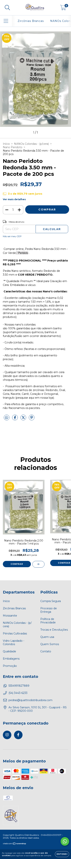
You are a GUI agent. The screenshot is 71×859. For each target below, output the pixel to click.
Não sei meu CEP (12, 236)
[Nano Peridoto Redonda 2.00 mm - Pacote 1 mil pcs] (38, 564)
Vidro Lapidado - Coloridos (13, 642)
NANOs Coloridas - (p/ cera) (17, 624)
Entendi (62, 854)
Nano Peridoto (12, 147)
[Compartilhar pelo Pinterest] (31, 419)
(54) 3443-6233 (18, 693)
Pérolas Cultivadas (15, 633)
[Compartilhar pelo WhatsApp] (6, 418)
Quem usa (47, 637)
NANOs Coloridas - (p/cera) (31, 144)
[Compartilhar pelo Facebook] (15, 419)
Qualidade (9, 651)
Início (6, 144)
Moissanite (10, 615)
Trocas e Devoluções (54, 629)
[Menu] (6, 21)
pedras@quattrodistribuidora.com (30, 700)
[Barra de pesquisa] (7, 7)
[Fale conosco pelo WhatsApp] (65, 841)
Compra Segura (50, 601)
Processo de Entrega (48, 610)
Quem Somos (49, 644)
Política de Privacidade (48, 620)
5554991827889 (19, 685)
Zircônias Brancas (31, 21)
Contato (45, 651)
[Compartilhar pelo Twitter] (23, 419)
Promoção (10, 666)
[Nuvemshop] (15, 844)
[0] (63, 8)
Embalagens (11, 658)
